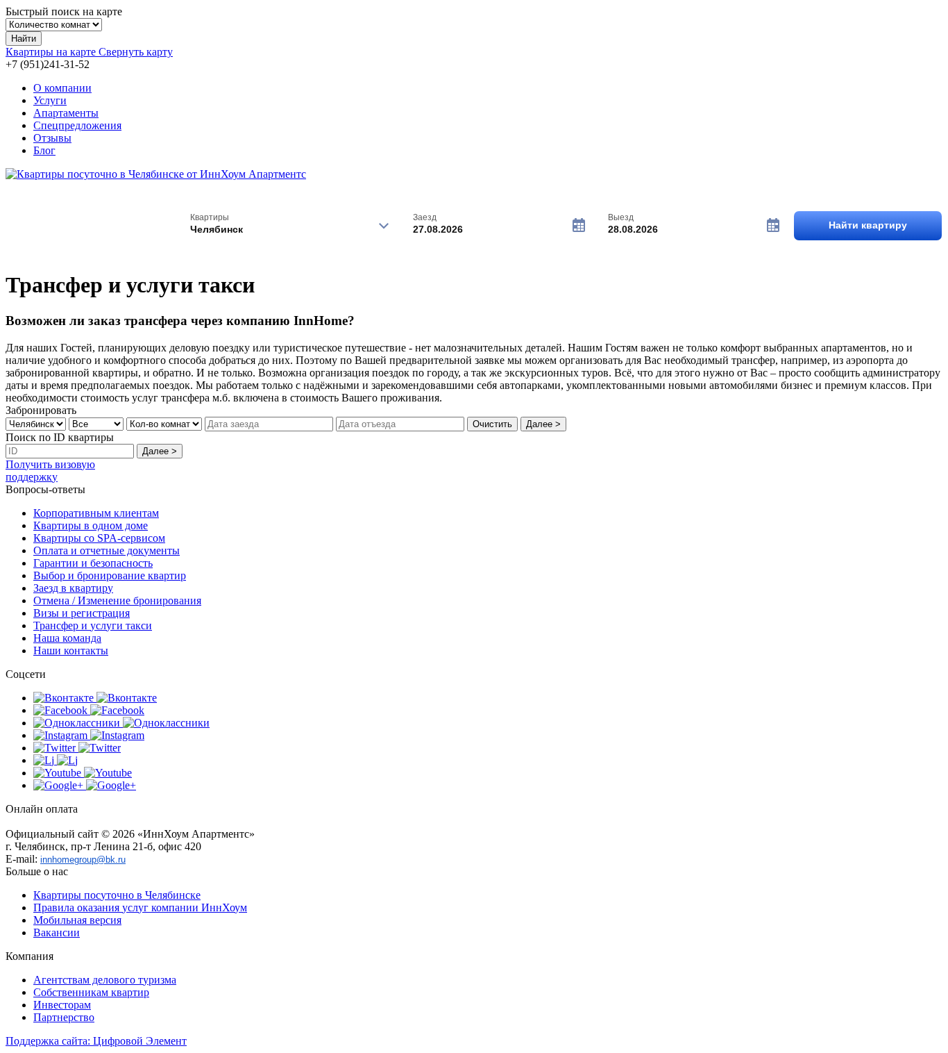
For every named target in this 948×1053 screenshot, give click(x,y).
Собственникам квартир (91, 992)
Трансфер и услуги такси (92, 625)
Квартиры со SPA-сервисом (99, 538)
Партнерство (63, 1017)
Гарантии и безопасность (93, 563)
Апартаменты (66, 113)
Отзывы (52, 138)
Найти (23, 38)
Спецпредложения (77, 125)
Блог (44, 150)
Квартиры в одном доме (90, 525)
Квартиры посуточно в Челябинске (117, 895)
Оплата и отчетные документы (106, 550)
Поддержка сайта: (96, 1041)
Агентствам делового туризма (104, 980)
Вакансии (56, 932)
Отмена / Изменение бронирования (117, 600)
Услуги (50, 100)
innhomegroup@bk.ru (83, 859)
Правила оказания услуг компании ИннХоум (140, 907)
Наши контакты (70, 650)
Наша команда (67, 638)
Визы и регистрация (81, 613)
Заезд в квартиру (73, 588)
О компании (62, 88)
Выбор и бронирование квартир (109, 575)
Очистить (492, 424)
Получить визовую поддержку (50, 470)
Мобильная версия (77, 920)
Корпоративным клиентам (96, 513)
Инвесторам (62, 1005)
